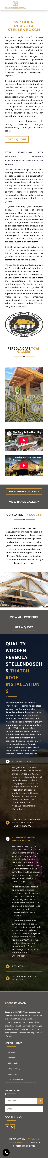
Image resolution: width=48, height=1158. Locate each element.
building (20, 881)
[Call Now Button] (6, 1152)
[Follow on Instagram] (12, 1126)
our (21, 728)
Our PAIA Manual (15, 1080)
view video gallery (24, 491)
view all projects (24, 617)
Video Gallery (13, 1063)
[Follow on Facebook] (7, 1126)
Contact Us (12, 1074)
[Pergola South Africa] (24, 394)
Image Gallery (14, 1069)
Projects (11, 1052)
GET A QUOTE (17, 139)
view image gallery (24, 501)
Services (11, 1058)
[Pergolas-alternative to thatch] (24, 421)
